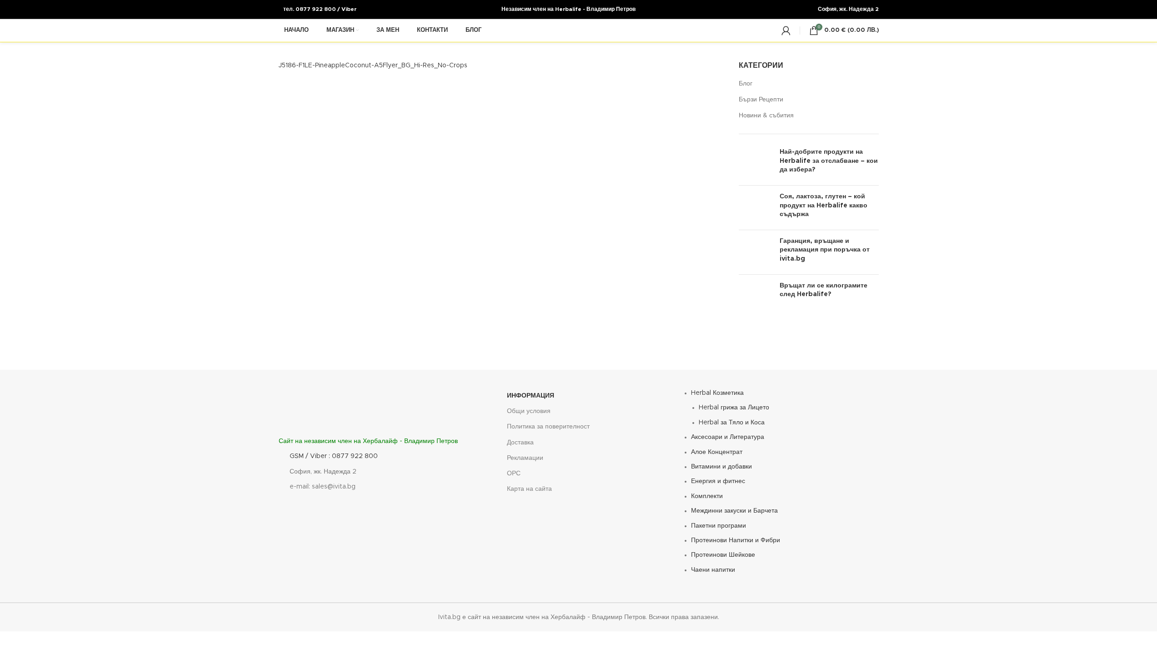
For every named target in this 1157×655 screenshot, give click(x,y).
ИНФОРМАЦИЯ (530, 396)
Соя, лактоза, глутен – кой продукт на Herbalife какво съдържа (823, 205)
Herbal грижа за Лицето (734, 407)
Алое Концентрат (716, 452)
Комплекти (707, 496)
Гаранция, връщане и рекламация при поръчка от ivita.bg (825, 250)
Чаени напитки (713, 570)
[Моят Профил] (786, 30)
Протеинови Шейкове (723, 555)
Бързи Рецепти (761, 99)
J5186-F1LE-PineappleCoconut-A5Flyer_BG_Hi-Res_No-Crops (373, 65)
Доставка (520, 442)
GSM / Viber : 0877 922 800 (334, 456)
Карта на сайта (529, 489)
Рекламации (525, 458)
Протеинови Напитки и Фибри (735, 540)
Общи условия (529, 411)
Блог (745, 84)
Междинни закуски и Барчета (734, 511)
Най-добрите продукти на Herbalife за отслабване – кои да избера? (829, 161)
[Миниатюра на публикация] (756, 163)
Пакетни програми (718, 526)
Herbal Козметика (717, 393)
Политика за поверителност (548, 426)
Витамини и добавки (721, 467)
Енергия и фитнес (718, 481)
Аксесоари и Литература (727, 437)
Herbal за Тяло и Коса (732, 422)
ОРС (514, 473)
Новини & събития (766, 115)
